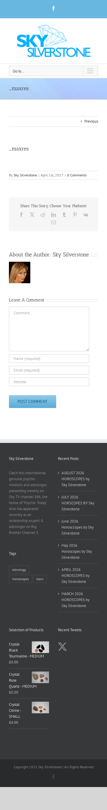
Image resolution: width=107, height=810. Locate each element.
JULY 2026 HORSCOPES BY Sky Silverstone (78, 503)
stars (39, 579)
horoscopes (20, 579)
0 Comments (76, 175)
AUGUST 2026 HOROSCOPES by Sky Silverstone (75, 478)
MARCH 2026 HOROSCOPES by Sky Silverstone (75, 599)
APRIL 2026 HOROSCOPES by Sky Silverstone (75, 575)
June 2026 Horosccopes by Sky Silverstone (78, 527)
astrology (19, 569)
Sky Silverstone (25, 175)
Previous (91, 121)
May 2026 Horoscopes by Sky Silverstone (77, 551)
